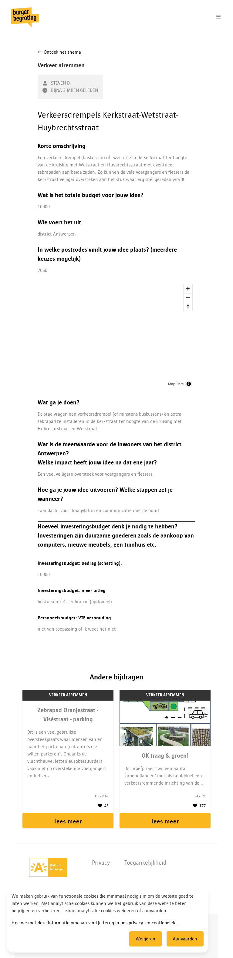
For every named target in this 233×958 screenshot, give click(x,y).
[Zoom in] (188, 288)
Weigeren (145, 939)
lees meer (68, 821)
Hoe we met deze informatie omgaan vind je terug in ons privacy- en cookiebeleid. (95, 923)
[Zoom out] (188, 297)
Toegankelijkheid (145, 862)
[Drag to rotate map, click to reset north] (188, 306)
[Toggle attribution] (188, 383)
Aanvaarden (185, 939)
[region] (116, 335)
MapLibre (176, 383)
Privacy (101, 862)
